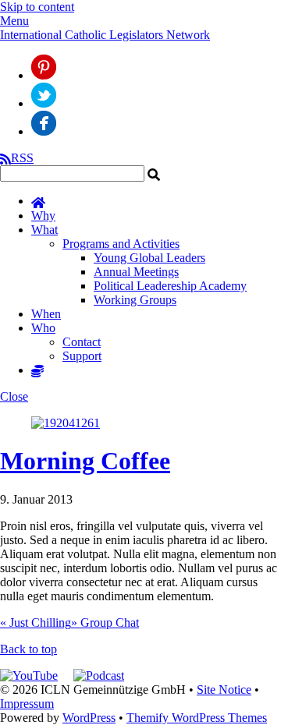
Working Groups (135, 299)
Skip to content (37, 6)
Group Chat (105, 622)
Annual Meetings (136, 271)
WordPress (89, 717)
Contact (81, 341)
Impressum (27, 703)
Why (43, 215)
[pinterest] (43, 75)
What (44, 229)
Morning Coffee (85, 461)
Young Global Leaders (149, 257)
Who (43, 327)
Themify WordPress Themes (196, 717)
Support (81, 355)
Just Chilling (35, 622)
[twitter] (43, 103)
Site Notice (224, 689)
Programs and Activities (121, 243)
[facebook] (43, 131)
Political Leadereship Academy (170, 285)
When (46, 313)
